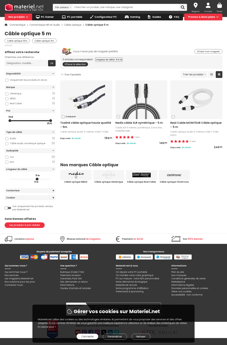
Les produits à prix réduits (24, 225)
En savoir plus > (47, 327)
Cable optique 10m (17, 40)
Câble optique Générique (108, 181)
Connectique (18, 25)
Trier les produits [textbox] (193, 74)
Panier (219, 11)
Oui (32, 157)
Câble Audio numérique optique (32, 143)
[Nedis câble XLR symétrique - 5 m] (141, 99)
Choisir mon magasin (208, 51)
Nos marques (178, 275)
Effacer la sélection (75, 64)
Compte (208, 11)
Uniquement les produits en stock (28, 79)
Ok (51, 63)
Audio (32, 138)
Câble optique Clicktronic (174, 181)
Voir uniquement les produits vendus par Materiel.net (32, 208)
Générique (32, 93)
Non (32, 161)
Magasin (196, 11)
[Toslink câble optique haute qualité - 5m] (86, 99)
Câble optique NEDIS (75, 181)
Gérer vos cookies (181, 291)
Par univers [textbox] (62, 7)
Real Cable (32, 103)
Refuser (141, 336)
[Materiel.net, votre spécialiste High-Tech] (24, 7)
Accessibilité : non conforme (187, 294)
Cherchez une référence (19, 57)
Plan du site (177, 272)
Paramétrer (115, 336)
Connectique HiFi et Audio (45, 25)
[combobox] (62, 7)
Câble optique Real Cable (141, 181)
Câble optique (73, 25)
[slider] (9, 120)
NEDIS (32, 98)
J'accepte (87, 336)
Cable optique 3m (44, 40)
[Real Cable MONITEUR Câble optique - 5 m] (196, 99)
